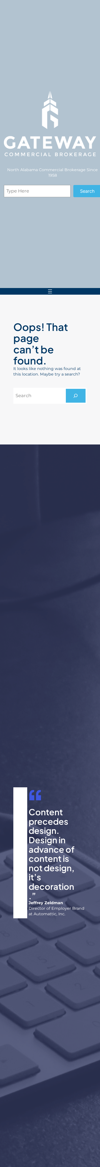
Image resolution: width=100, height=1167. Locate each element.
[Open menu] (50, 291)
